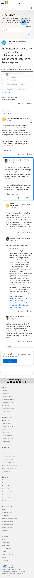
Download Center (6, 423)
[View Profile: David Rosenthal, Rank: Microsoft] (6, 161)
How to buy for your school (8, 462)
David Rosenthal (14, 160)
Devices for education (7, 453)
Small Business (5, 501)
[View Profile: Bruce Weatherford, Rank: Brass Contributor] (4, 119)
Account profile (5, 420)
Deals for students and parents (9, 468)
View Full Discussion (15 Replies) (11, 111)
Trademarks (22, 571)
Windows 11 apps (6, 411)
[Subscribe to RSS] (23, 382)
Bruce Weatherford (13, 118)
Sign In (30, 3)
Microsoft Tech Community (8, 521)
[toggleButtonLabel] (31, 8)
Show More (6, 92)
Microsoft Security (6, 482)
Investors (4, 551)
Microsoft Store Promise (7, 438)
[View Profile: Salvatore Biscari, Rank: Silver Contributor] (7, 239)
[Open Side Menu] (2, 2)
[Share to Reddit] (17, 382)
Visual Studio (5, 530)
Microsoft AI (5, 479)
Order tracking (5, 432)
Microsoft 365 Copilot (7, 498)
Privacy (20, 569)
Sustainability (5, 560)
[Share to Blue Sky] (20, 382)
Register (23, 3)
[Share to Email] (26, 382)
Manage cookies (6, 571)
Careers (4, 539)
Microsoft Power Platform (8, 491)
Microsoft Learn (5, 515)
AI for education (6, 471)
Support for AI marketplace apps (9, 518)
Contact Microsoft (12, 569)
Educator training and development (10, 465)
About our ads (20, 573)
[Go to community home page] (6, 2)
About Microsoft (6, 542)
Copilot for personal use (7, 402)
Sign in (10, 361)
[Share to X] (14, 382)
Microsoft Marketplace (7, 524)
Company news (5, 545)
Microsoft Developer (7, 512)
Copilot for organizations (8, 399)
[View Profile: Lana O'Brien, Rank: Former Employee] (3, 42)
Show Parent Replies (6, 114)
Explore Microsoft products (8, 408)
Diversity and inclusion (7, 554)
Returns (4, 429)
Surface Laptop (5, 393)
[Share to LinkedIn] (8, 382)
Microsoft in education (7, 450)
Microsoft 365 (5, 488)
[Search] (19, 3)
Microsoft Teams (6, 495)
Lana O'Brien (11, 41)
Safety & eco (5, 573)
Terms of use (15, 571)
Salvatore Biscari (15, 238)
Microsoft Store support (7, 426)
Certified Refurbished (7, 435)
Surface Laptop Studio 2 (7, 396)
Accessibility (5, 557)
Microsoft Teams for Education (9, 456)
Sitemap (4, 569)
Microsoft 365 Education (7, 459)
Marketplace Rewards (7, 527)
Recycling (12, 573)
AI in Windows (5, 405)
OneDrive (5, 8)
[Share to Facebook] (11, 382)
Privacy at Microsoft (6, 548)
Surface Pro (4, 390)
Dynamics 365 (5, 485)
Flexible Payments (6, 441)
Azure (3, 509)
